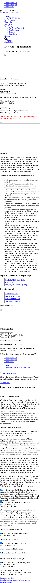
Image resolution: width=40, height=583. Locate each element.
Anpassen (6, 383)
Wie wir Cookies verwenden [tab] (10, 396)
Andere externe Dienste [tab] (8, 506)
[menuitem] (22, 17)
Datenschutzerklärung (7, 578)
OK (1, 383)
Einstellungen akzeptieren (9, 580)
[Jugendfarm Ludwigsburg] (10, 12)
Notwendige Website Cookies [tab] (10, 427)
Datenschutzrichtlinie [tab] (7, 566)
